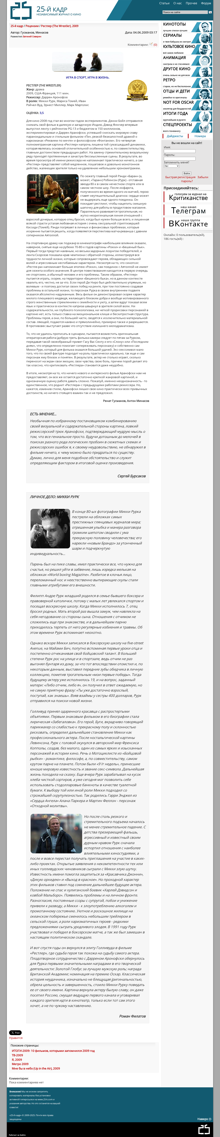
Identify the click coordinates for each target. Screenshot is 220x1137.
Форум (206, 3)
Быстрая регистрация (180, 177)
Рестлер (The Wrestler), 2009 (59, 26)
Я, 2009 (17, 1060)
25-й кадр (17, 26)
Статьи (164, 3)
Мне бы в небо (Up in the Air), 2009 (36, 1068)
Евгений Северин (32, 36)
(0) (155, 45)
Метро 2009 (20, 1064)
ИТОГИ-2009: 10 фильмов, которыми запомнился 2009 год (53, 1051)
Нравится (16, 1038)
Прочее (191, 3)
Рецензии (32, 26)
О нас (177, 3)
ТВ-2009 (17, 1055)
